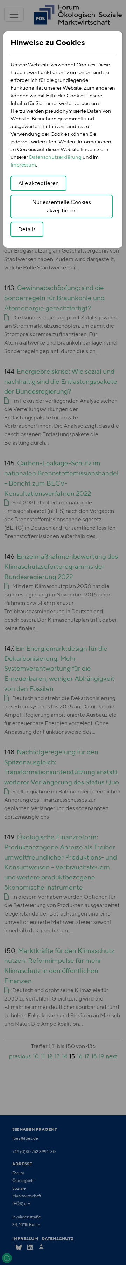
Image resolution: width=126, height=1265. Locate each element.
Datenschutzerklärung (55, 157)
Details (27, 229)
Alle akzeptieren (38, 183)
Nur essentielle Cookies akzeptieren (61, 206)
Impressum (23, 165)
